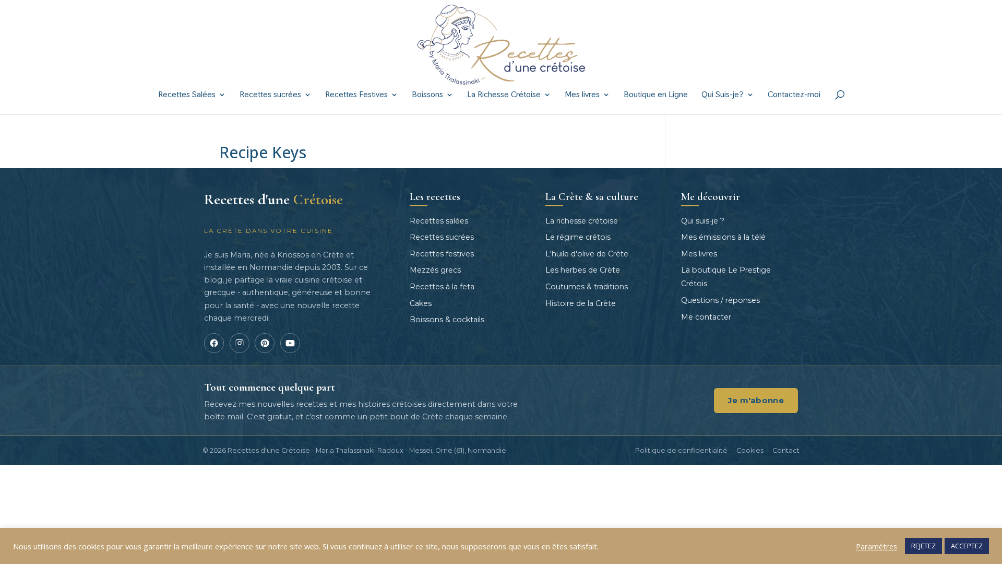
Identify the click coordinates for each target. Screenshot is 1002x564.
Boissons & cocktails (447, 319)
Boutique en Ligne (656, 95)
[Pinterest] (265, 343)
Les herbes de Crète (582, 270)
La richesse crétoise (581, 221)
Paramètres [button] (876, 546)
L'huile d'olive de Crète (586, 253)
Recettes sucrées (270, 95)
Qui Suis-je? (722, 95)
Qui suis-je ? (702, 221)
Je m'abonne (756, 400)
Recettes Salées (187, 95)
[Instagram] (239, 343)
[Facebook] (214, 343)
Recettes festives (442, 253)
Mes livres (582, 95)
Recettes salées (439, 221)
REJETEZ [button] (923, 545)
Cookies (750, 450)
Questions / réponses (720, 300)
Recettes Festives (356, 95)
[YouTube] (290, 343)
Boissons (427, 95)
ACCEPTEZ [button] (967, 545)
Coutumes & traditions (586, 286)
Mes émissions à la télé (723, 237)
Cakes (421, 303)
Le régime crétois (578, 237)
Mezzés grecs (435, 270)
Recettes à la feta (442, 286)
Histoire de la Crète (580, 303)
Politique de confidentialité (681, 450)
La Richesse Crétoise (504, 95)
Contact (786, 450)
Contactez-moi (794, 95)
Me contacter (706, 317)
